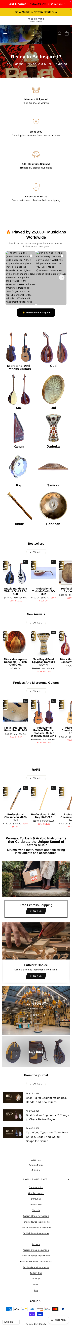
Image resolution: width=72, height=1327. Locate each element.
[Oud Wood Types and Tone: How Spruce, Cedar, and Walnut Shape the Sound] (13, 1132)
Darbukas (36, 1199)
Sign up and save (35, 1179)
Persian (36, 1244)
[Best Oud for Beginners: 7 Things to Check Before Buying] (13, 1115)
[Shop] (36, 1010)
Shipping (36, 1170)
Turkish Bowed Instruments (36, 1222)
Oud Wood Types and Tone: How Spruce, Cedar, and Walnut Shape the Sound (47, 1136)
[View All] (36, 891)
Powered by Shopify (36, 1324)
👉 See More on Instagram (36, 312)
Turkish (36, 1210)
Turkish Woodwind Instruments (35, 1227)
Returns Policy (36, 1165)
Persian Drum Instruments (36, 1267)
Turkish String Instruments (36, 1216)
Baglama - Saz (36, 1187)
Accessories (36, 1204)
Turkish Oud (36, 1273)
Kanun (36, 1284)
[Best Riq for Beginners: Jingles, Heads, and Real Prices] (13, 1097)
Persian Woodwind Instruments (36, 1261)
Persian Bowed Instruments (36, 1256)
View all (36, 552)
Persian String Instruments (36, 1250)
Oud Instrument (36, 1193)
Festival (36, 1279)
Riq (36, 1290)
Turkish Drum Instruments (36, 1233)
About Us (36, 1160)
